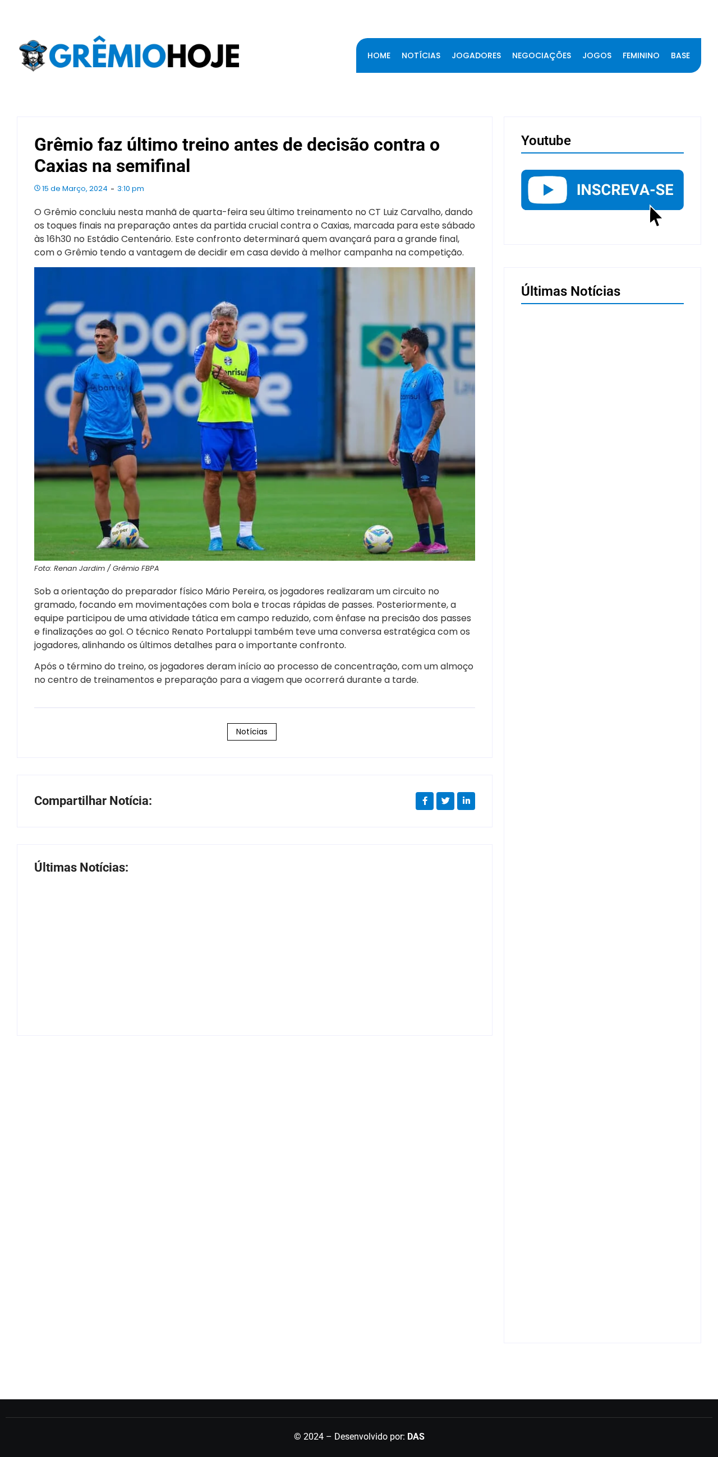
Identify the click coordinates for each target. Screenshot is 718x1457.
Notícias (252, 731)
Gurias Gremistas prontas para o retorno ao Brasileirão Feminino (586, 1300)
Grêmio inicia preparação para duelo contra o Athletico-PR (595, 1099)
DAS (416, 1436)
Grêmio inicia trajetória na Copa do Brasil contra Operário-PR (138, 982)
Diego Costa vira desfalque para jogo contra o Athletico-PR (350, 982)
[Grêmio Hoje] (129, 54)
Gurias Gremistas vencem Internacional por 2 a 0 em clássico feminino (601, 898)
